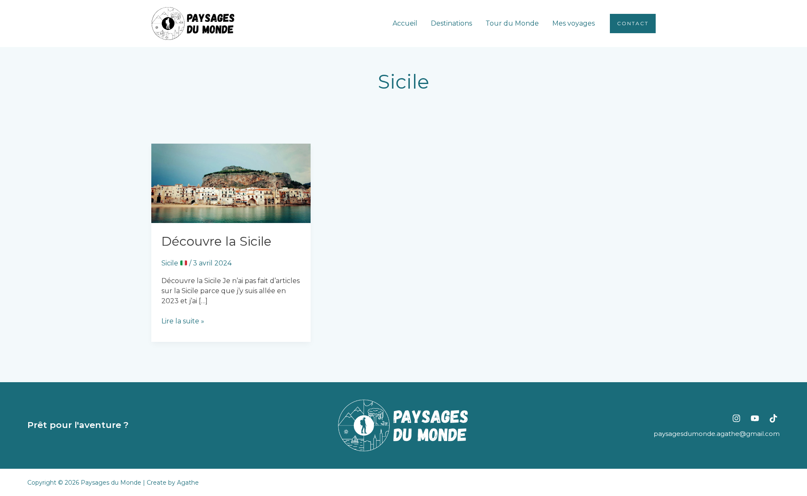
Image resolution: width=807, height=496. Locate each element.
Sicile (170, 263)
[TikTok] (773, 418)
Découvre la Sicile (216, 241)
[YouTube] (755, 418)
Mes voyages (573, 23)
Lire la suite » (182, 320)
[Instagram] (736, 418)
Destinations (451, 23)
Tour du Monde (512, 23)
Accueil (405, 23)
